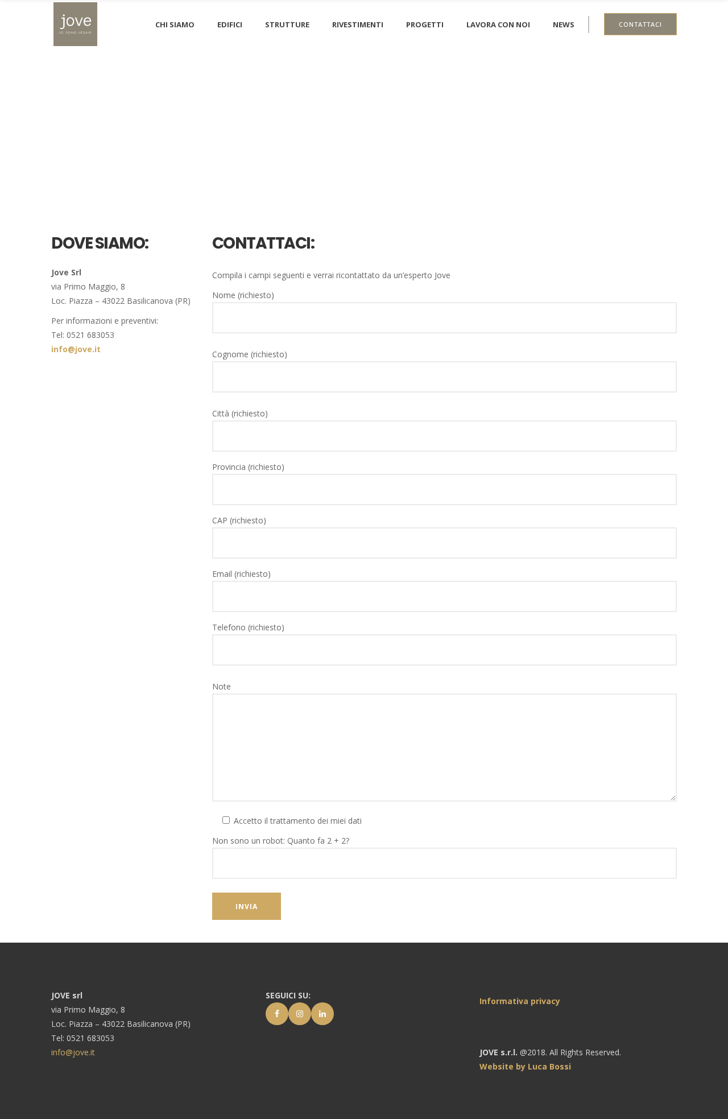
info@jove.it (76, 349)
